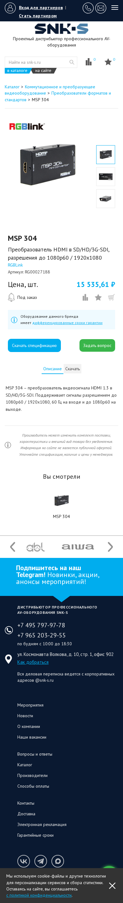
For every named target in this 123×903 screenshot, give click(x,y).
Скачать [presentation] (72, 369)
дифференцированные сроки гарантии (67, 322)
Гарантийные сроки (35, 835)
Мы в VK (23, 861)
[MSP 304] (61, 500)
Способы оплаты (33, 786)
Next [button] (110, 547)
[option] (47, 165)
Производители (32, 775)
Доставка (26, 814)
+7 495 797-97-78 (41, 625)
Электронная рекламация (42, 824)
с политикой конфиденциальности (39, 895)
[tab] (52, 368)
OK (112, 885)
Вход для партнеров (41, 7)
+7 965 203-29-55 (41, 635)
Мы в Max (57, 861)
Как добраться (33, 662)
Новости (25, 716)
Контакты (25, 803)
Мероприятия (30, 705)
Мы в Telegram (40, 861)
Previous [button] (12, 547)
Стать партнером (38, 16)
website (72, 62)
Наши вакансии (31, 737)
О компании (28, 726)
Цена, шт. (23, 284)
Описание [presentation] (52, 369)
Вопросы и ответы (34, 754)
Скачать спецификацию (34, 345)
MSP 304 (61, 516)
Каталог (24, 765)
